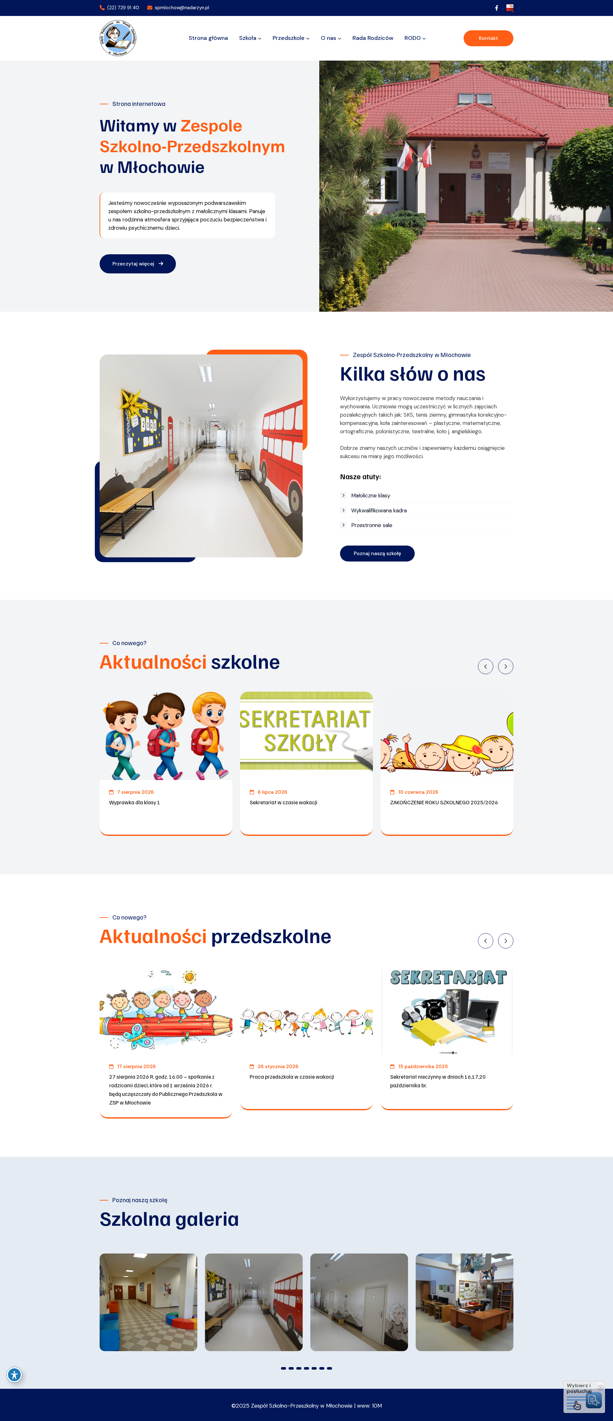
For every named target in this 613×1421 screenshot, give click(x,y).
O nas (328, 38)
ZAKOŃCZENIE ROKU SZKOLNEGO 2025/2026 (444, 802)
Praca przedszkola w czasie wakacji (292, 1076)
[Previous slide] (485, 666)
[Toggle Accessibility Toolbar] (14, 1374)
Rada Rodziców (372, 38)
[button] (283, 1368)
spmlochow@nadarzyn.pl (182, 7)
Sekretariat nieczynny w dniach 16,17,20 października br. (438, 1081)
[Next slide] (505, 666)
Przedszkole (289, 38)
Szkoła (247, 38)
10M (377, 1405)
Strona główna (208, 38)
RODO (413, 38)
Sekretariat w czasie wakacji (283, 802)
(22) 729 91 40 (123, 7)
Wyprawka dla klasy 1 (134, 802)
